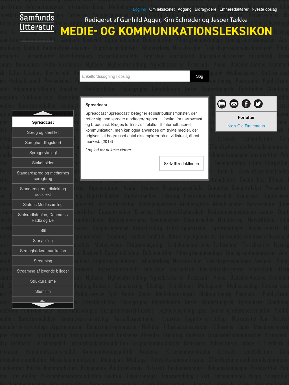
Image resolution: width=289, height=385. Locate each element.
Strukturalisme (43, 281)
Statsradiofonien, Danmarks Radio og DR (43, 217)
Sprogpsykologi (43, 152)
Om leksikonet (162, 9)
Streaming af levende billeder (43, 271)
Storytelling (43, 240)
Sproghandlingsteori (43, 142)
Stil (43, 230)
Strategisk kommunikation (43, 250)
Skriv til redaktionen (181, 163)
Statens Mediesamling (43, 204)
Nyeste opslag (264, 9)
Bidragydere (205, 9)
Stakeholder (43, 162)
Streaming (43, 261)
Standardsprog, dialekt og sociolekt (43, 191)
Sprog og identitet (43, 132)
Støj (43, 301)
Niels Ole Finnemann (246, 126)
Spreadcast (43, 122)
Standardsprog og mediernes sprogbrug (43, 175)
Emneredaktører (234, 9)
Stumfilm (43, 291)
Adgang (185, 9)
